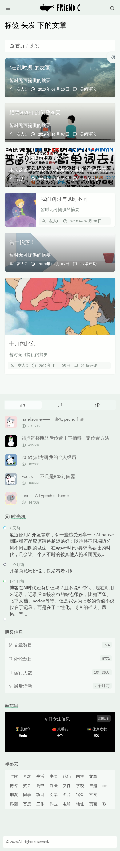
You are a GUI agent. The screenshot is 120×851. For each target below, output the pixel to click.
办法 (54, 785)
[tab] (22, 404)
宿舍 (80, 794)
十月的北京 (22, 343)
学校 (80, 785)
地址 (80, 804)
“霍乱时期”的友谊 (29, 67)
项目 (40, 794)
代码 (67, 776)
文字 (54, 794)
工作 (40, 804)
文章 (93, 776)
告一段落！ (22, 242)
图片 (67, 794)
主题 (93, 785)
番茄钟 (11, 706)
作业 (54, 804)
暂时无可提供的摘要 (30, 80)
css (104, 785)
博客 (14, 785)
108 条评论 (89, 179)
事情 (54, 776)
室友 (93, 794)
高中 (40, 785)
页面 (93, 804)
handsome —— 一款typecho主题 (53, 419)
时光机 (18, 516)
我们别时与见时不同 (64, 199)
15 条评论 (88, 263)
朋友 (14, 794)
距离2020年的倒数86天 (35, 112)
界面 (14, 804)
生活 (40, 776)
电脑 (67, 804)
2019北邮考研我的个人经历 (40, 157)
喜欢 (27, 776)
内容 (80, 776)
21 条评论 (89, 365)
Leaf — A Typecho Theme (45, 495)
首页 (20, 46)
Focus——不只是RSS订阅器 (48, 476)
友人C (22, 89)
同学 (27, 794)
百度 (27, 804)
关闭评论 (88, 89)
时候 (14, 776)
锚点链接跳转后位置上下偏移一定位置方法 (65, 438)
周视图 (103, 718)
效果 (27, 785)
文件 (67, 785)
